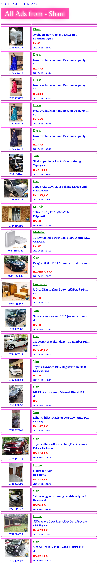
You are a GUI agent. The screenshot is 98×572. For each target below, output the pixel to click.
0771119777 (16, 509)
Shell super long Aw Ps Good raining (57, 161)
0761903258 (16, 405)
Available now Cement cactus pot (55, 34)
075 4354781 (15, 250)
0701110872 (16, 304)
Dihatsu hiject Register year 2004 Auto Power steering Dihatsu (62, 417)
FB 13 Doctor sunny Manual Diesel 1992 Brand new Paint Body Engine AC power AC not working (62, 392)
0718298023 (16, 534)
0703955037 (16, 47)
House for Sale (42, 470)
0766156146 (16, 174)
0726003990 (16, 483)
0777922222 (16, 561)
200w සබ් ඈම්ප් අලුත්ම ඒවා (51, 212)
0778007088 (16, 329)
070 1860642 (15, 275)
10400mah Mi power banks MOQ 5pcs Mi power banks (62, 237)
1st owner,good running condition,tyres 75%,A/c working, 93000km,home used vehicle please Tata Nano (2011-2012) (62, 496)
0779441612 (16, 458)
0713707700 (16, 430)
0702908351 (16, 379)
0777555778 (16, 72)
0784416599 (16, 225)
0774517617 (16, 354)
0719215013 (16, 199)
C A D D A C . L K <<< (19, 4)
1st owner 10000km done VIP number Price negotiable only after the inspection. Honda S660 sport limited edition (62, 341)
